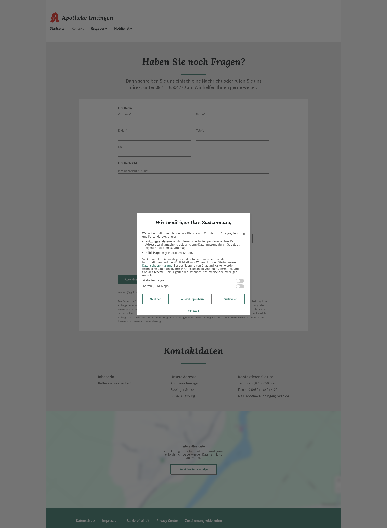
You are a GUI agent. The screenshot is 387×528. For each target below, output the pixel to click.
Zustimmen (230, 299)
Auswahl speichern (192, 299)
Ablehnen (155, 299)
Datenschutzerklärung (157, 266)
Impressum (193, 310)
